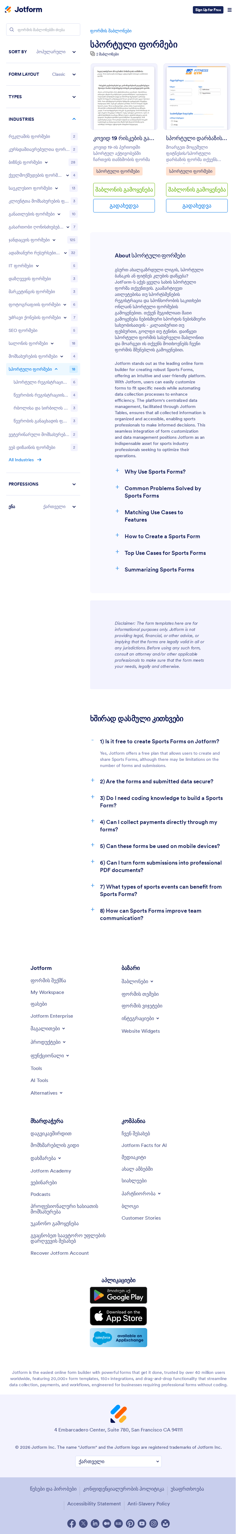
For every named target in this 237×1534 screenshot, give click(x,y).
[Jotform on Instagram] (153, 1523)
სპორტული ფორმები (134, 44)
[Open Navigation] (230, 10)
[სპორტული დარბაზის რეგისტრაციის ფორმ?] (197, 97)
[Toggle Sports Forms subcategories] (56, 369)
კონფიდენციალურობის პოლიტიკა (123, 1489)
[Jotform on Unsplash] (165, 1523)
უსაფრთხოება (187, 1489)
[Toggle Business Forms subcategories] (46, 162)
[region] (43, 279)
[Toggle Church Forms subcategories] (56, 188)
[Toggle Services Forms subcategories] (62, 356)
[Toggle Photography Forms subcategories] (65, 304)
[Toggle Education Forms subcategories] (59, 214)
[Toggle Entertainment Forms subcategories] (68, 227)
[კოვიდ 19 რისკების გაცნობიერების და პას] (124, 97)
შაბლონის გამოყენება (124, 189)
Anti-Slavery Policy (148, 1503)
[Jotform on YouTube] (142, 1523)
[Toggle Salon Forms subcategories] (52, 343)
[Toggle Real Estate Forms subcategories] (65, 317)
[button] (43, 52)
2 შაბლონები (107, 54)
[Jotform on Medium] (106, 1523)
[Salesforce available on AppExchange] (118, 1337)
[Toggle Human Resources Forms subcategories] (65, 253)
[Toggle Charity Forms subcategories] (67, 175)
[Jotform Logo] (23, 9)
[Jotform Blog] (118, 1523)
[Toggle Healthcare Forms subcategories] (54, 240)
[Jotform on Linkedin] (95, 1523)
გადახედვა (124, 205)
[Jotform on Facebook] (71, 1523)
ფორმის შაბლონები (110, 31)
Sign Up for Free (208, 9)
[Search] (11, 29)
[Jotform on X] (83, 1523)
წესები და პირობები (53, 1489)
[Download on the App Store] (118, 1316)
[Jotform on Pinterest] (130, 1523)
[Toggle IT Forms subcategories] (37, 266)
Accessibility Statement (94, 1503)
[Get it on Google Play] (118, 1295)
